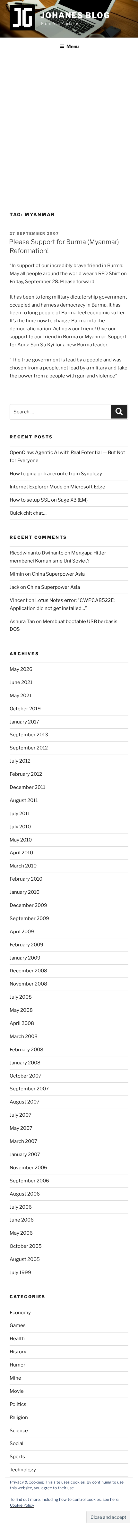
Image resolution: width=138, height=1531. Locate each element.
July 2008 (21, 997)
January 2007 (25, 1154)
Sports (17, 1456)
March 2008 (24, 1036)
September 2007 (29, 1089)
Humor (17, 1365)
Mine (15, 1378)
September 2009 (29, 918)
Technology (23, 1470)
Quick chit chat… (28, 513)
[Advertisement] (69, 127)
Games (18, 1325)
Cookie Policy (22, 1505)
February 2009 (26, 945)
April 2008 (22, 1023)
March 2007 (23, 1141)
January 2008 (25, 1063)
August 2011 (24, 800)
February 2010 (26, 879)
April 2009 (22, 932)
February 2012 (26, 774)
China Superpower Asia (58, 574)
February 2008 (26, 1050)
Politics (18, 1404)
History (18, 1352)
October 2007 (25, 1076)
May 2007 (21, 1128)
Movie (17, 1391)
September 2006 (29, 1181)
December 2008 (28, 971)
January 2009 (25, 958)
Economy (20, 1312)
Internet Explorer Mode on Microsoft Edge (57, 487)
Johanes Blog (75, 15)
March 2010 (23, 866)
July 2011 (20, 813)
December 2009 (28, 905)
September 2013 (29, 735)
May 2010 (21, 840)
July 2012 (20, 761)
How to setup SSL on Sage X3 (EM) (49, 500)
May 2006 (21, 1233)
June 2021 (21, 682)
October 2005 (26, 1246)
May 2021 (20, 695)
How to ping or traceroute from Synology (56, 474)
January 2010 (24, 892)
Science (19, 1431)
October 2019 (25, 709)
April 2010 (21, 853)
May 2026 (21, 669)
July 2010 (20, 827)
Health (17, 1338)
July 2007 (20, 1115)
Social (16, 1443)
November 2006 (28, 1168)
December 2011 (27, 787)
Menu (72, 46)
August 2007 (24, 1102)
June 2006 (22, 1220)
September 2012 (29, 748)
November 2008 (28, 984)
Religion (19, 1417)
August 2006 (25, 1194)
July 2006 (21, 1207)
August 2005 (25, 1259)
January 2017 (24, 722)
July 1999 (20, 1272)
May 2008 (21, 1010)
